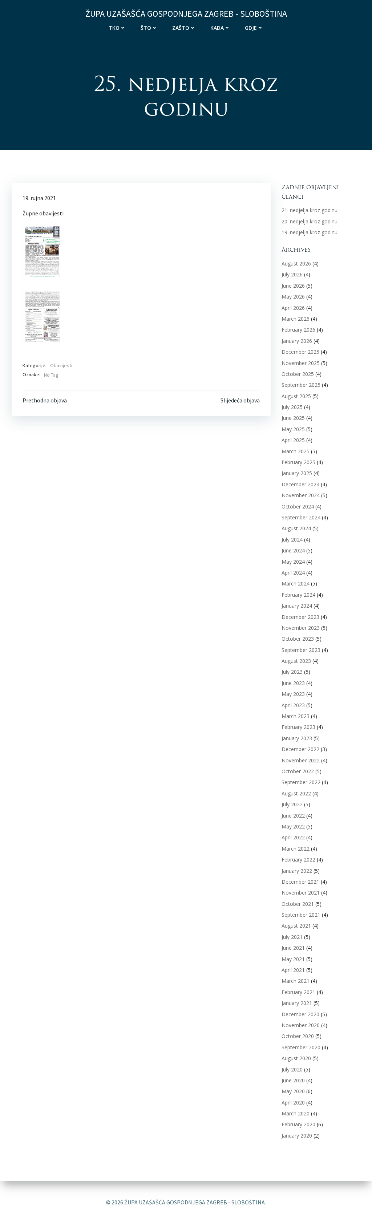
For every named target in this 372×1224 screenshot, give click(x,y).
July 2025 (292, 407)
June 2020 (293, 1080)
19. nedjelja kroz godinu (309, 232)
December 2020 (300, 1014)
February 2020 (298, 1124)
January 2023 (297, 738)
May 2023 (293, 693)
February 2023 (298, 727)
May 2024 (293, 561)
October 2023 (298, 638)
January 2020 (297, 1135)
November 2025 (301, 363)
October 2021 (298, 903)
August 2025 (296, 396)
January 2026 (297, 340)
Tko (114, 27)
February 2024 (298, 594)
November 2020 (301, 1025)
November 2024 (301, 495)
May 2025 (293, 429)
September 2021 (301, 914)
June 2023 (293, 683)
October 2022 (298, 771)
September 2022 (301, 782)
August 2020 (296, 1058)
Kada (217, 27)
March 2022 (296, 848)
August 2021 (296, 925)
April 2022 (293, 837)
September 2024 (301, 517)
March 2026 (296, 318)
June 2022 (293, 815)
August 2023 (296, 660)
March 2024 (296, 583)
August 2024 (296, 528)
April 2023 (293, 705)
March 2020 (296, 1113)
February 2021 (298, 992)
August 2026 (296, 263)
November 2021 (301, 892)
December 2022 (300, 749)
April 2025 (293, 440)
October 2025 (298, 373)
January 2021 (297, 1003)
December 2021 (300, 881)
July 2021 (292, 936)
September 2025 (301, 384)
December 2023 (300, 616)
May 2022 (293, 826)
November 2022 (301, 760)
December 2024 (300, 484)
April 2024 (293, 572)
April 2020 (293, 1102)
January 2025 (297, 473)
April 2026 (293, 307)
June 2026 (293, 285)
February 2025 (298, 462)
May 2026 (293, 296)
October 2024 (298, 506)
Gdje (251, 27)
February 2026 (298, 329)
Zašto (180, 27)
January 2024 (297, 605)
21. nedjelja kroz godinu (309, 210)
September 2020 (301, 1047)
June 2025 (293, 417)
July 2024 (292, 539)
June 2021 (293, 947)
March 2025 (296, 451)
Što (146, 27)
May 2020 (293, 1091)
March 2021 (296, 980)
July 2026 (292, 274)
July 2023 (292, 671)
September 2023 (301, 650)
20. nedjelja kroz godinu (309, 221)
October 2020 (298, 1036)
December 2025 (300, 351)
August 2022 (296, 793)
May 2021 (293, 959)
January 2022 (297, 870)
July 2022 (292, 804)
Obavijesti (61, 365)
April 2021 (293, 969)
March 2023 (296, 716)
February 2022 (298, 859)
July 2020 (292, 1069)
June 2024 (293, 550)
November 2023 (301, 627)
